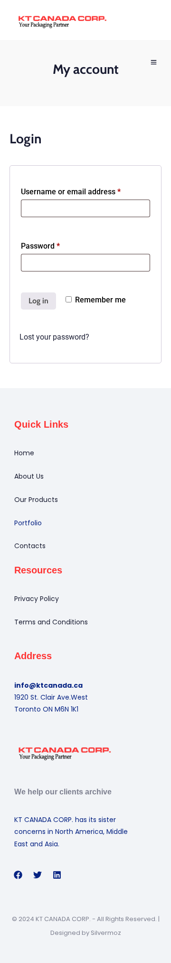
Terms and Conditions (51, 622)
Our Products (36, 499)
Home (24, 453)
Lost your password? (54, 336)
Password (55, 245)
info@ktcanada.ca (48, 685)
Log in (38, 300)
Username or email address (85, 190)
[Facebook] (18, 874)
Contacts (30, 546)
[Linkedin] (57, 874)
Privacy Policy (36, 598)
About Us (29, 476)
